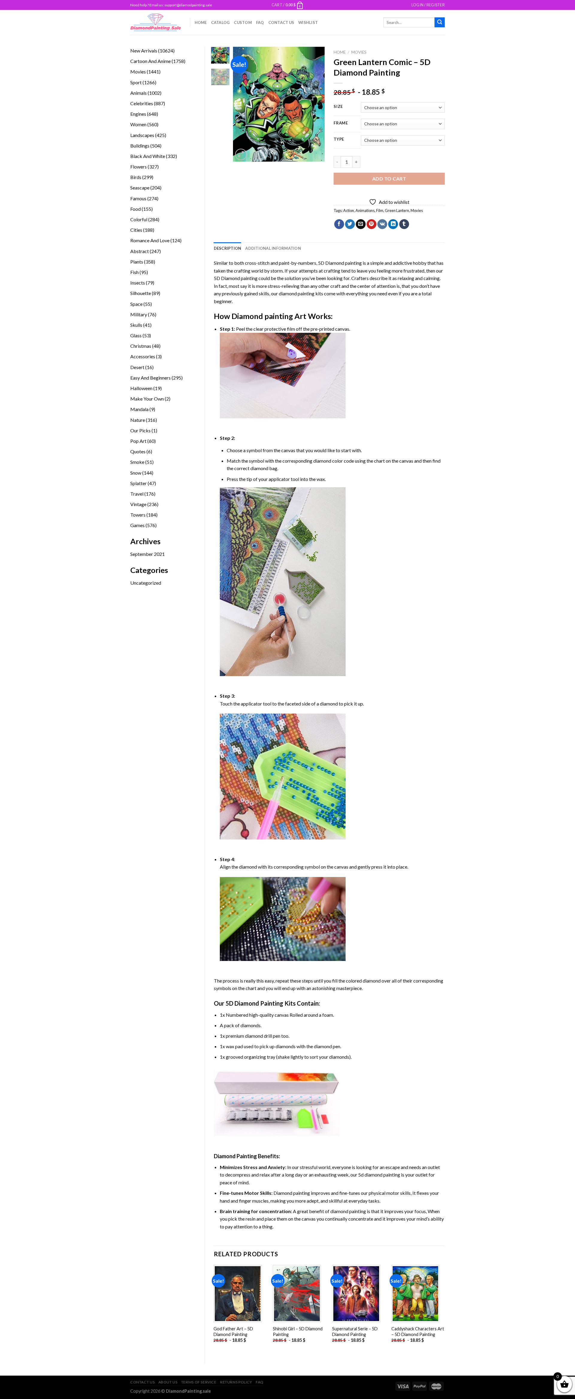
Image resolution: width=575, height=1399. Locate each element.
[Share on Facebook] (339, 224)
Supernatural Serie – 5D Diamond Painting (355, 1331)
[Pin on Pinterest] (371, 224)
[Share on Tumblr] (404, 224)
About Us (168, 1382)
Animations (365, 210)
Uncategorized (145, 583)
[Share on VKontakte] (382, 224)
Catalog (220, 22)
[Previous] (242, 104)
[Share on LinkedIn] (393, 224)
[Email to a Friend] (361, 224)
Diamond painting (262, 316)
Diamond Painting (235, 1156)
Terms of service (199, 1382)
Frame (341, 123)
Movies (359, 52)
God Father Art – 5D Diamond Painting (233, 1331)
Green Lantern (397, 210)
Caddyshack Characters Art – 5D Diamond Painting (417, 1331)
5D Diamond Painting (254, 1003)
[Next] (315, 104)
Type (339, 139)
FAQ (260, 22)
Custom (243, 22)
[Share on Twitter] (350, 224)
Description (227, 248)
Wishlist (308, 22)
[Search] (440, 22)
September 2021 (147, 554)
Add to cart (389, 178)
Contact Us (281, 22)
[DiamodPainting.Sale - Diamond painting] (155, 22)
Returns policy (236, 1382)
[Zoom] (241, 154)
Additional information (273, 248)
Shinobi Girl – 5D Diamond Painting (298, 1331)
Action (348, 210)
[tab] (227, 248)
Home (201, 22)
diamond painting (296, 293)
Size (338, 107)
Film (379, 210)
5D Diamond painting (340, 263)
